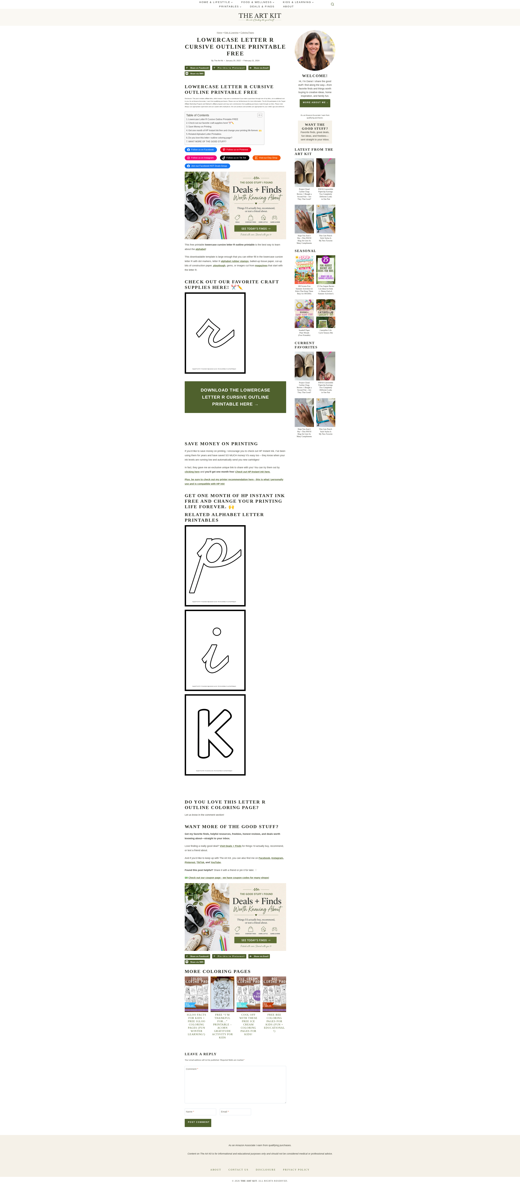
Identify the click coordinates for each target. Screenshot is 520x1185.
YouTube (216, 862)
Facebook (264, 858)
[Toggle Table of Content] (258, 115)
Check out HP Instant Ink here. (252, 471)
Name (190, 1111)
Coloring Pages (247, 32)
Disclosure (266, 1169)
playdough (219, 265)
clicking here (192, 471)
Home (219, 32)
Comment (192, 1069)
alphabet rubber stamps (235, 261)
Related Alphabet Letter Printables (204, 134)
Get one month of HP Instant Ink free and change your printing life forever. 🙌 (224, 130)
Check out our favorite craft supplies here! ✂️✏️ (211, 123)
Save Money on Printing (199, 126)
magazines (261, 265)
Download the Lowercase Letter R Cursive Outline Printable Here (235, 397)
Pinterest (190, 862)
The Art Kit (218, 60)
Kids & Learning (231, 32)
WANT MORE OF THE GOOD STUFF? (207, 141)
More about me (314, 102)
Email (225, 1111)
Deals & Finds (262, 6)
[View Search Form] (332, 4)
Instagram (277, 858)
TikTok (200, 862)
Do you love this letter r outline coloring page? (210, 137)
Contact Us (238, 1169)
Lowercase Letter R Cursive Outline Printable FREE (213, 119)
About (288, 6)
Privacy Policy (296, 1169)
